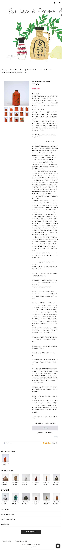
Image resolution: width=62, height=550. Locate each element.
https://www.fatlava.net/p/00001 (41, 287)
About (11, 69)
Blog (16, 69)
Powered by (29, 547)
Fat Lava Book (48, 69)
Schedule (4, 72)
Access (22, 69)
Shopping (5, 69)
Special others (5, 524)
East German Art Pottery (8, 519)
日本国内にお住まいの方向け (45, 433)
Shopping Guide (31, 69)
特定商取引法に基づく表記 (21, 541)
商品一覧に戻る (31, 532)
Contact (12, 72)
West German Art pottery (8, 514)
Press (40, 69)
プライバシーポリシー (7, 541)
